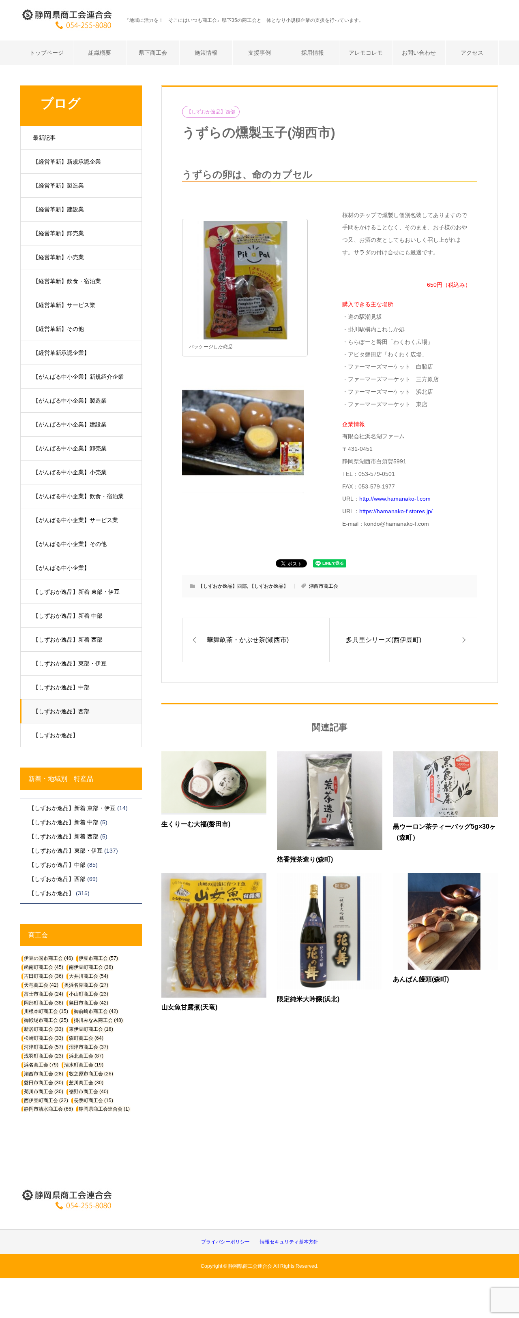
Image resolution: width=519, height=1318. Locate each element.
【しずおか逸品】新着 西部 (68, 639)
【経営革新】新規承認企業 (67, 161)
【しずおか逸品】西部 (61, 711)
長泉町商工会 (93, 1100)
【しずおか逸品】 (55, 735)
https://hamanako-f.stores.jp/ (396, 511)
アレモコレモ (366, 52)
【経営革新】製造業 (58, 185)
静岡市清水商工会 (48, 1109)
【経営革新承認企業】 (61, 353)
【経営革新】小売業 (58, 257)
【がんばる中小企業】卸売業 (70, 448)
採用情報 (312, 52)
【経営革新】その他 (58, 329)
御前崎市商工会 (96, 1011)
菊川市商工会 (43, 1091)
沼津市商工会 (88, 1047)
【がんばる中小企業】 (61, 568)
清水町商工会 (83, 1065)
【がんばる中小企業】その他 (70, 544)
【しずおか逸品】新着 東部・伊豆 (76, 592)
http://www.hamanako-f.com (395, 498)
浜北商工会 (86, 1056)
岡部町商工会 (43, 1003)
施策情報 (206, 52)
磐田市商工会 (43, 1083)
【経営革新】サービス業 (64, 305)
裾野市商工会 (88, 1091)
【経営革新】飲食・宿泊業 (67, 281)
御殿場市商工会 (46, 1020)
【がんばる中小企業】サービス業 (75, 520)
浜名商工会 (41, 1065)
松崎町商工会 (43, 1038)
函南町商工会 (43, 967)
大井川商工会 (88, 976)
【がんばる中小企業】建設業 (70, 424)
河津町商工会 (43, 1047)
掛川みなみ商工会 (98, 1020)
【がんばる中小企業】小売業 (70, 472)
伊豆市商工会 (98, 958)
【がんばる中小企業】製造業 (70, 400)
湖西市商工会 (323, 586)
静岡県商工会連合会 (104, 1109)
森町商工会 (86, 1038)
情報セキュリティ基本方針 (289, 1242)
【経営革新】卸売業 (58, 233)
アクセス (472, 52)
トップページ (47, 52)
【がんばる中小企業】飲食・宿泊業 (78, 496)
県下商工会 (153, 52)
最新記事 (44, 137)
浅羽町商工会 (43, 1056)
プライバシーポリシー (225, 1242)
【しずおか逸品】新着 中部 (68, 615)
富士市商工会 (43, 994)
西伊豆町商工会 (46, 1100)
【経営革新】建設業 (58, 209)
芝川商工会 (86, 1083)
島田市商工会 (88, 1003)
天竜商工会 (41, 985)
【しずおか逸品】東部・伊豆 (70, 663)
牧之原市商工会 (91, 1074)
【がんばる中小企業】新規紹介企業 (78, 376)
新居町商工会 (43, 1029)
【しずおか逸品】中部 (61, 687)
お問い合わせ (419, 52)
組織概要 (99, 52)
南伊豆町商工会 (91, 967)
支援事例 (259, 52)
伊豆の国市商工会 (48, 958)
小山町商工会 (88, 994)
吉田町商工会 (43, 976)
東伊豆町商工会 (91, 1029)
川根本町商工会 (46, 1011)
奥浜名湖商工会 (86, 985)
